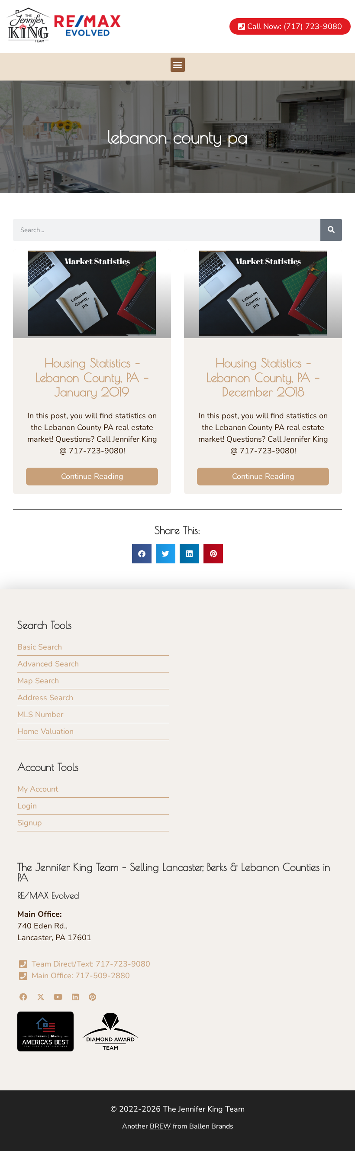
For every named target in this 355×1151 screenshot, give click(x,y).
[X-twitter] (41, 996)
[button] (178, 65)
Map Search (38, 681)
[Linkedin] (75, 996)
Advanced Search (48, 664)
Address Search (45, 697)
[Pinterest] (92, 996)
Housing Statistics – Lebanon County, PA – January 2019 (92, 377)
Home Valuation (45, 731)
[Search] (331, 230)
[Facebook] (23, 996)
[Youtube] (58, 996)
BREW (160, 1126)
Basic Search (39, 647)
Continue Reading (92, 476)
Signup (29, 823)
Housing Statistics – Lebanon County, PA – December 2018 (263, 377)
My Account (37, 789)
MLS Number (40, 714)
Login (27, 806)
